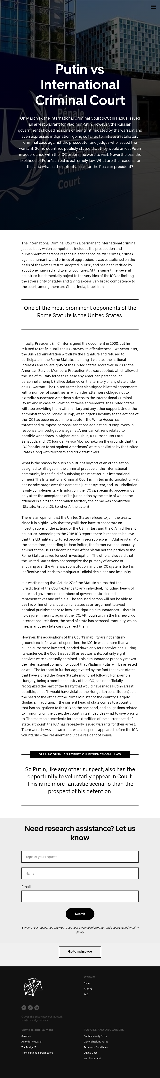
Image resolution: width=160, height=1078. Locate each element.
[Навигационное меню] (153, 7)
